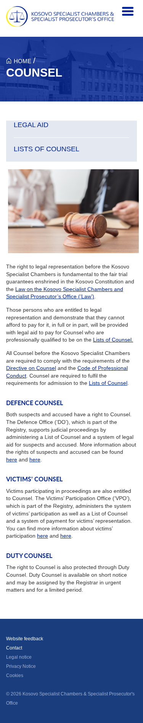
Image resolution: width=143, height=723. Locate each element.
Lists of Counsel (108, 383)
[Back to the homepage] (60, 16)
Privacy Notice (21, 666)
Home (22, 61)
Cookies (14, 675)
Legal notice (19, 657)
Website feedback (24, 638)
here (11, 459)
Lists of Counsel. (113, 340)
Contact (14, 648)
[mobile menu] (127, 11)
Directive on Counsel (31, 368)
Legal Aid (31, 125)
